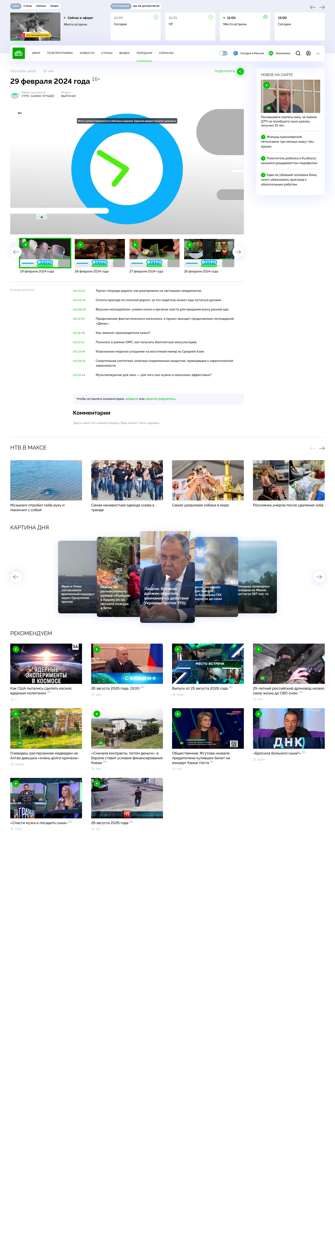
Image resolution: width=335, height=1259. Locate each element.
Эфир (36, 53)
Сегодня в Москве (252, 53)
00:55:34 (79, 375)
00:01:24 (79, 290)
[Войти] (308, 53)
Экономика (283, 53)
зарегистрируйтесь (160, 399)
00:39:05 (79, 361)
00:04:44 (79, 300)
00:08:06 (79, 309)
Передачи (144, 53)
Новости (87, 53)
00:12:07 (79, 318)
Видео (124, 53)
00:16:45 (79, 333)
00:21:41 (79, 342)
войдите (131, 399)
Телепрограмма (60, 53)
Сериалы (166, 53)
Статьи (107, 53)
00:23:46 (79, 351)
